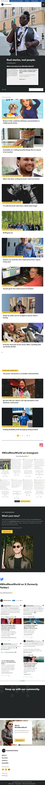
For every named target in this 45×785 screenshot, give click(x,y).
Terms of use (11, 783)
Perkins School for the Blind (17, 1)
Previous (16, 436)
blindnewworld (5, 459)
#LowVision (26, 609)
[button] (4, 89)
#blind (40, 608)
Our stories (5, 757)
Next (29, 436)
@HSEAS (30, 617)
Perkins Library (34, 1)
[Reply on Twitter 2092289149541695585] (24, 637)
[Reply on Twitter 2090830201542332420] (2, 675)
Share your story (7, 531)
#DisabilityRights (14, 608)
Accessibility (5, 763)
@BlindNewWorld (15, 605)
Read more (21, 79)
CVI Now (27, 1)
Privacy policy (18, 783)
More (42, 1)
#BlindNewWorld (5, 614)
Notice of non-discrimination (29, 783)
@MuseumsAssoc (10, 617)
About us (4, 755)
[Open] (5, 464)
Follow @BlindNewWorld (21, 456)
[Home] (10, 752)
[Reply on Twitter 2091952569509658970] (24, 677)
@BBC (29, 655)
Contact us (5, 760)
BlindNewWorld (5, 1)
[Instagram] (10, 468)
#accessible (35, 643)
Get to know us (19, 740)
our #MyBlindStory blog (14, 521)
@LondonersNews (10, 652)
